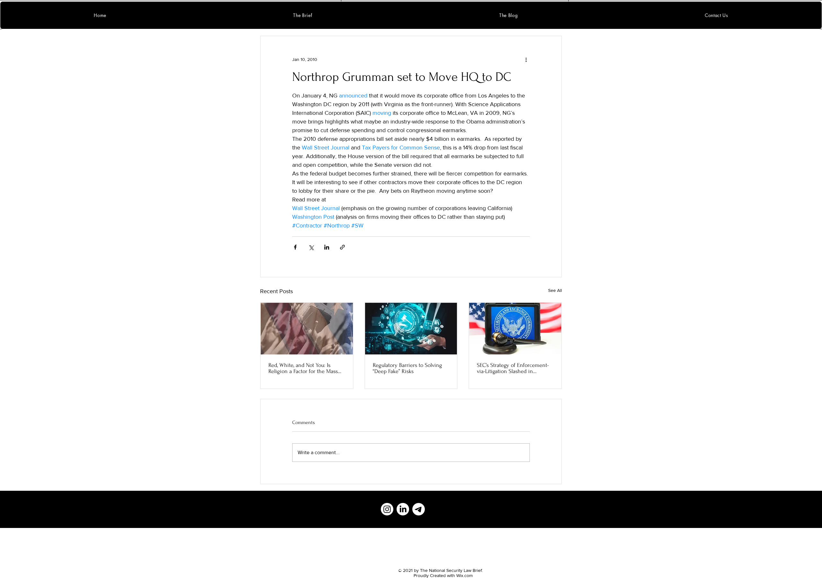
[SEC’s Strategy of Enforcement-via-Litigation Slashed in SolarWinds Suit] (515, 328)
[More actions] (526, 59)
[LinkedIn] (403, 509)
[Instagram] (387, 509)
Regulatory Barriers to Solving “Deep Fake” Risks (407, 368)
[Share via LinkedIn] (327, 247)
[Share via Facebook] (295, 247)
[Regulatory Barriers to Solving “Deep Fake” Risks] (411, 328)
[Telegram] (418, 509)
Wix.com (464, 575)
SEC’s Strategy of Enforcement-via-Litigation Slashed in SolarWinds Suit (513, 368)
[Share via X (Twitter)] (311, 247)
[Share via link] (342, 247)
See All (555, 290)
